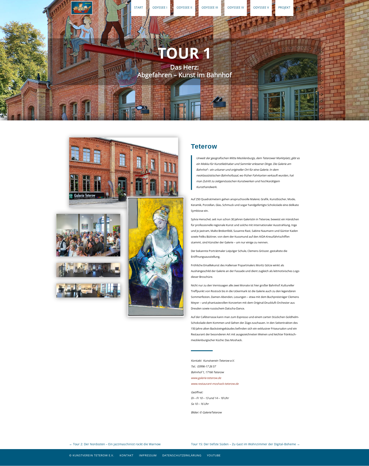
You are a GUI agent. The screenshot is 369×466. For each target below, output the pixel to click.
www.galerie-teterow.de (206, 378)
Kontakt (126, 455)
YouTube (214, 455)
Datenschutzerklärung (181, 455)
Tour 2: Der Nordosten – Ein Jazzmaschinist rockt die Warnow (115, 444)
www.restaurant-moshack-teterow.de (215, 384)
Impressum (148, 455)
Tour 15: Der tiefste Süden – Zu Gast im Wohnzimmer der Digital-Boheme (245, 444)
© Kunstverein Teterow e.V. (91, 455)
